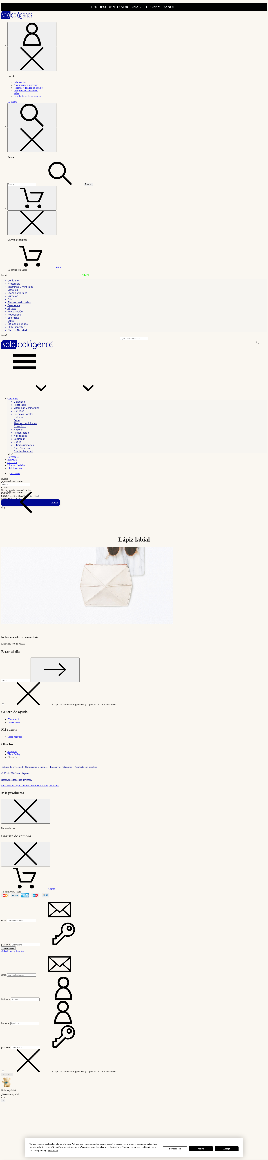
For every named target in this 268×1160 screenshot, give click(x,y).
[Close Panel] (25, 811)
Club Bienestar (16, 327)
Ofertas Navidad (17, 330)
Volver (54, 502)
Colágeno (13, 280)
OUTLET (84, 275)
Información (20, 82)
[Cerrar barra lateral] (31, 59)
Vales (16, 93)
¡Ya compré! (13, 719)
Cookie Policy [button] (115, 1147)
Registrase (7, 1074)
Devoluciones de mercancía (27, 96)
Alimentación (15, 311)
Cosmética (13, 305)
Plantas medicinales (19, 302)
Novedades (14, 314)
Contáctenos (13, 722)
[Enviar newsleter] (55, 670)
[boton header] (31, 34)
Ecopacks (12, 751)
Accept (226, 1149)
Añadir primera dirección (26, 85)
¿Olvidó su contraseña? (12, 951)
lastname (5, 1023)
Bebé (10, 299)
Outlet (11, 320)
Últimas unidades (17, 323)
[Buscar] (60, 184)
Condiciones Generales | (37, 767)
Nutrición (12, 296)
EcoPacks (13, 317)
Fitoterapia (13, 283)
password (6, 944)
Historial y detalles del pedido (28, 87)
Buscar (88, 184)
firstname (5, 999)
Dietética (12, 289)
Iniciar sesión (8, 948)
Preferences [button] (53, 1150)
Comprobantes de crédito (26, 90)
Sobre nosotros (14, 736)
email (4, 920)
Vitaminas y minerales (20, 286)
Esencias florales (17, 292)
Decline (200, 1149)
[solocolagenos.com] (16, 18)
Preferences (175, 1149)
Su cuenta (12, 101)
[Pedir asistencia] (3, 509)
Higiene (11, 308)
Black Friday (13, 754)
